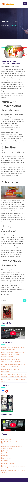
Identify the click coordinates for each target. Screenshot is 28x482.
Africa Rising (7, 439)
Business (5, 66)
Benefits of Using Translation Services (10, 62)
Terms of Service (8, 463)
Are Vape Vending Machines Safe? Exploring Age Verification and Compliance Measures (12, 354)
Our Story (6, 455)
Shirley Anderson (15, 66)
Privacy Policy (7, 458)
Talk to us (6, 461)
